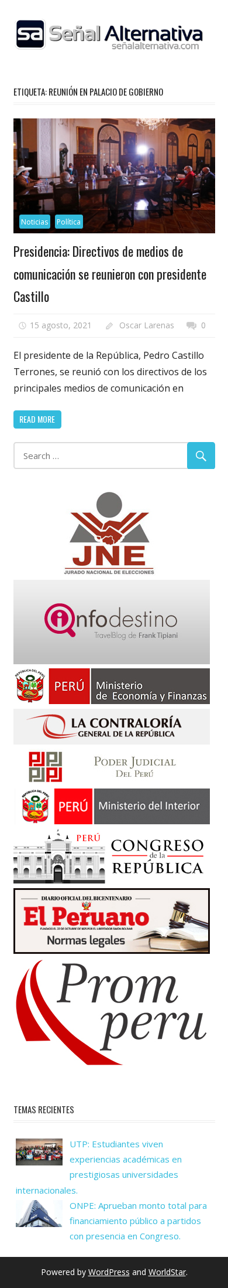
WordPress (109, 1271)
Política (69, 222)
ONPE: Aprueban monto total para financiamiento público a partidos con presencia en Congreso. (138, 1220)
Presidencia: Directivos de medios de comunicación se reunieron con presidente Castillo (109, 273)
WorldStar (167, 1271)
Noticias (34, 222)
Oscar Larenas (146, 325)
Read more (37, 419)
